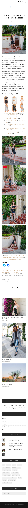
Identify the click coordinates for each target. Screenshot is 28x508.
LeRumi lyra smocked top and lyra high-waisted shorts (14, 117)
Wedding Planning (7, 482)
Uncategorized (12, 480)
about (14, 401)
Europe (8, 465)
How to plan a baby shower (15, 449)
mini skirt (12, 114)
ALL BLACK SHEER (7, 278)
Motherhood (5, 427)
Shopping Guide (16, 475)
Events (13, 465)
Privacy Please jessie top (12, 132)
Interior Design (6, 430)
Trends (4, 480)
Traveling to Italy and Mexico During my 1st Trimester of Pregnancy (16, 445)
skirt (24, 255)
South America (6, 477)
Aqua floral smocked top (12, 113)
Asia (4, 465)
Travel (4, 421)
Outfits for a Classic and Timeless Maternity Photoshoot (17, 439)
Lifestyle (4, 424)
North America (14, 472)
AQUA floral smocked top (14, 255)
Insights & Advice (16, 467)
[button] (14, 39)
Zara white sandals (7, 257)
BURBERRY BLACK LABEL (15, 454)
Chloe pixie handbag (18, 257)
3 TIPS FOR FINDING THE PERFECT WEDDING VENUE (11, 383)
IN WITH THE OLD (7, 359)
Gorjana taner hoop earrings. (14, 259)
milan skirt (8, 133)
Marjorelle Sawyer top (11, 120)
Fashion (4, 418)
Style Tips (14, 477)
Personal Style (6, 475)
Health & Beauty (6, 467)
